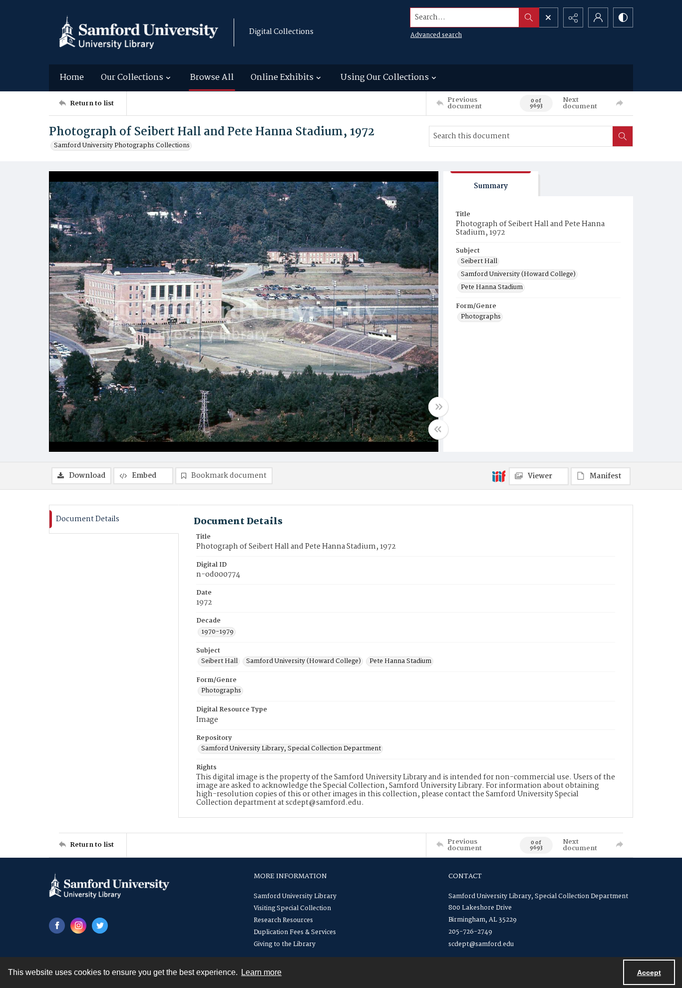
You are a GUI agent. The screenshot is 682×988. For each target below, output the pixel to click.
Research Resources (283, 920)
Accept (649, 973)
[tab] (490, 184)
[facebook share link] (57, 926)
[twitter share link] (100, 926)
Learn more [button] (261, 972)
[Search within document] (623, 136)
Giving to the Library (285, 944)
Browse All (212, 77)
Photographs (481, 317)
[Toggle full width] (438, 407)
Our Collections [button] (132, 77)
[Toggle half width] (438, 429)
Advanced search (436, 35)
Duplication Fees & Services (295, 932)
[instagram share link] (78, 926)
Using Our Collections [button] (385, 77)
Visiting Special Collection (292, 908)
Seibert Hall (479, 262)
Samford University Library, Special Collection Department (291, 749)
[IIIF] (499, 475)
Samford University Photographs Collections (122, 146)
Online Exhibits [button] (282, 77)
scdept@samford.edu (481, 944)
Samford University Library (295, 896)
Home (72, 77)
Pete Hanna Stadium (492, 288)
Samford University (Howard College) (518, 275)
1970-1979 (217, 632)
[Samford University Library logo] (139, 32)
